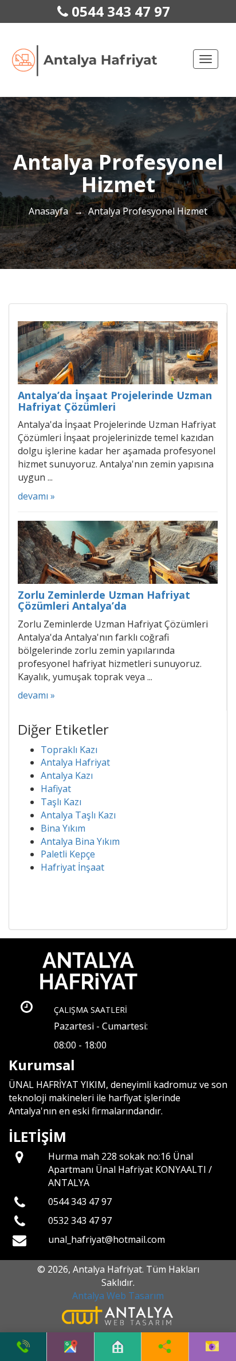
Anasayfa (48, 211)
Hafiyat (56, 788)
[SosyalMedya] (164, 1346)
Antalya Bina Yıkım (80, 841)
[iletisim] (212, 1346)
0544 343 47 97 (119, 11)
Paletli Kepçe (68, 854)
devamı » (36, 496)
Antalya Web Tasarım (118, 1295)
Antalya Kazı (67, 775)
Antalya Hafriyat (75, 762)
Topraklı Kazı (69, 749)
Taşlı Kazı (61, 801)
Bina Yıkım (63, 828)
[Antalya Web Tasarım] (118, 1315)
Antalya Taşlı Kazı (78, 815)
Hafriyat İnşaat (72, 867)
